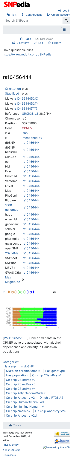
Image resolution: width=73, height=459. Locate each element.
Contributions (34, 14)
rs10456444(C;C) (26, 98)
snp (25, 133)
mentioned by (32, 138)
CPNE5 (27, 128)
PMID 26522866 (15, 338)
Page (28, 38)
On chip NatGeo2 (18, 411)
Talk (13, 14)
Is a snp (10, 366)
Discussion (46, 38)
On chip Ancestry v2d (21, 415)
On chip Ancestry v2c (50, 411)
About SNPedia (11, 450)
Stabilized (12, 93)
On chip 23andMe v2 (21, 380)
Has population (17, 375)
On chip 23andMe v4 (21, 389)
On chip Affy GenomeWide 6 (26, 393)
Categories (10, 362)
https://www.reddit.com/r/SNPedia (27, 54)
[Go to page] (66, 20)
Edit (40, 42)
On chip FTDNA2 (51, 397)
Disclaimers (9, 455)
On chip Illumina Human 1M (25, 406)
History (56, 42)
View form (23, 42)
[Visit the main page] (17, 4)
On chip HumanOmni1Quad (25, 402)
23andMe (11, 253)
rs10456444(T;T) (25, 108)
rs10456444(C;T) (26, 103)
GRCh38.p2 (30, 113)
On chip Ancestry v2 (20, 397)
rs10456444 (31, 142)
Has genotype (55, 371)
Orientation (13, 88)
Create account (60, 14)
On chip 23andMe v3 (21, 384)
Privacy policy (11, 444)
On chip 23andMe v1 (46, 375)
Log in (66, 10)
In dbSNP (27, 366)
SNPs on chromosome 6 (23, 371)
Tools (16, 425)
